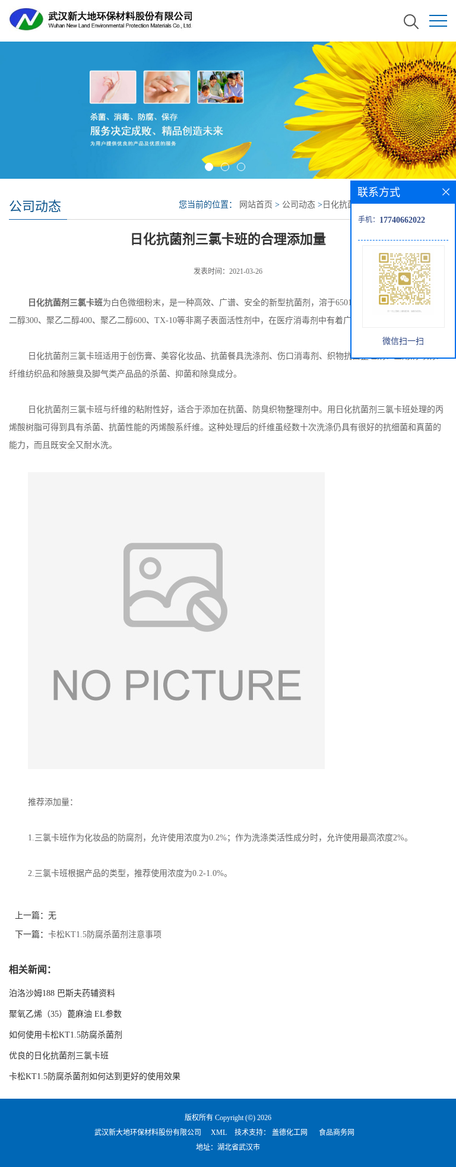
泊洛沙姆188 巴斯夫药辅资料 (62, 993)
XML (219, 1132)
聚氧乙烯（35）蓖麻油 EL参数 (65, 1014)
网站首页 (256, 204)
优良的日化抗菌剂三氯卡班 (59, 1055)
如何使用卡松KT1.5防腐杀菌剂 (65, 1034)
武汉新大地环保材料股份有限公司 (147, 1132)
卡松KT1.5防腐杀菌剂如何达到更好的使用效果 (94, 1076)
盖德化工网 (290, 1132)
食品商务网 (336, 1132)
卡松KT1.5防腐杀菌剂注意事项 (105, 934)
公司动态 (298, 204)
